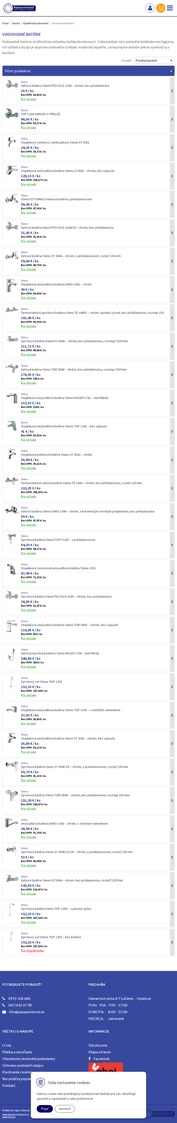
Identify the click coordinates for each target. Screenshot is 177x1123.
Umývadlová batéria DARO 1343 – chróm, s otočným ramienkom (64, 823)
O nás (6, 1045)
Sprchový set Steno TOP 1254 (41, 681)
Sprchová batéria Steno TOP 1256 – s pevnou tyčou (56, 908)
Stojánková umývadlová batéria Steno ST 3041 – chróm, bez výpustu (68, 738)
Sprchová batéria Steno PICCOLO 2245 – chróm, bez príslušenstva (66, 596)
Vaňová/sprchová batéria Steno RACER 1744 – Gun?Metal (60, 653)
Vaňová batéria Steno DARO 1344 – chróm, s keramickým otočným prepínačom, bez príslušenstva (88, 511)
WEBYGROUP (8, 1117)
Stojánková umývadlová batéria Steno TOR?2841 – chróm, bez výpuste (69, 624)
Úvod (5, 23)
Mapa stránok (99, 1052)
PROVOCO (23, 1115)
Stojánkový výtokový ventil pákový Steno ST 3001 (55, 142)
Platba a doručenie (17, 1052)
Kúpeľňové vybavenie (35, 23)
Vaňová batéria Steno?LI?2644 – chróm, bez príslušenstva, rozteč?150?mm (72, 880)
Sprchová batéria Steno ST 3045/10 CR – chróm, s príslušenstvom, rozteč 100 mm (77, 851)
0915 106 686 (19, 998)
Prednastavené (146, 60)
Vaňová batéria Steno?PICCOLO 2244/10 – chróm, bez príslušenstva (67, 227)
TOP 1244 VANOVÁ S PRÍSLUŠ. (41, 114)
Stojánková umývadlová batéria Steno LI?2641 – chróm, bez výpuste (68, 170)
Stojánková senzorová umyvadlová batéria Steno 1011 (58, 568)
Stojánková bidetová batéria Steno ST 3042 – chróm (56, 454)
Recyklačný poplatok (19, 1078)
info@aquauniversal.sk (26, 1011)
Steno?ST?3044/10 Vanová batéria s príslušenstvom (56, 199)
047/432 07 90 (20, 1005)
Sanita (16, 23)
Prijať (45, 1109)
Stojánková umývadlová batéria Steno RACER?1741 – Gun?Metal (64, 397)
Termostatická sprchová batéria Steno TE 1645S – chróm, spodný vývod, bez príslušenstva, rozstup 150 (92, 312)
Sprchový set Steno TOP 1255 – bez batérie (51, 937)
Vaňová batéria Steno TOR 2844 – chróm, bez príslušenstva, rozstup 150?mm (74, 369)
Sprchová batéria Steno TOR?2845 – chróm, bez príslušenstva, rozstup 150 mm (75, 795)
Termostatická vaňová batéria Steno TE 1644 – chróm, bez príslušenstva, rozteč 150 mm (81, 483)
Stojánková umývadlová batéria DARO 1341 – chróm (56, 284)
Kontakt (8, 1085)
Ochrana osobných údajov (22, 1065)
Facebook (102, 1058)
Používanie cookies (17, 1072)
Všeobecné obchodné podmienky (28, 1058)
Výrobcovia (97, 1045)
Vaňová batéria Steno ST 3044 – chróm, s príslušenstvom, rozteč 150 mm (71, 256)
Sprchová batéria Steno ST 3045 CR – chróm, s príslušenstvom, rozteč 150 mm (74, 766)
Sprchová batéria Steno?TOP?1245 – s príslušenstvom (58, 539)
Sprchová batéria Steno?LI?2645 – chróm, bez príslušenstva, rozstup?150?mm (74, 341)
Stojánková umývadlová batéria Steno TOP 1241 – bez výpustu (64, 426)
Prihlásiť (150, 8)
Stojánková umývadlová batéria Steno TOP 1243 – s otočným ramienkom (70, 710)
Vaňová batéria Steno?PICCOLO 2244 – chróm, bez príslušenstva (65, 85)
